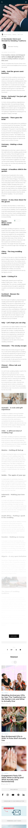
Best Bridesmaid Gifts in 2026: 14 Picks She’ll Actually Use (13, 738)
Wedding (14, 34)
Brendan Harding (7, 34)
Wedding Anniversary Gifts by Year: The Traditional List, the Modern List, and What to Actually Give (13, 698)
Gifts (2, 692)
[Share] (7, 649)
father (3, 108)
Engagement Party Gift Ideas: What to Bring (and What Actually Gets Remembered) (12, 779)
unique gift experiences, (14, 57)
